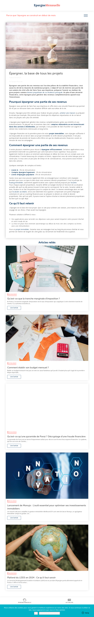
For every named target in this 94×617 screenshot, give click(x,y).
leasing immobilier (16, 182)
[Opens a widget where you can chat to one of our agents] (85, 613)
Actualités (69, 602)
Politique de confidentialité (49, 613)
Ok (36, 613)
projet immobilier (22, 229)
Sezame (73, 182)
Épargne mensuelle (24, 602)
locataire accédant (19, 192)
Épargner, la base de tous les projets (36, 73)
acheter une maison (67, 113)
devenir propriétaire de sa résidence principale (44, 92)
